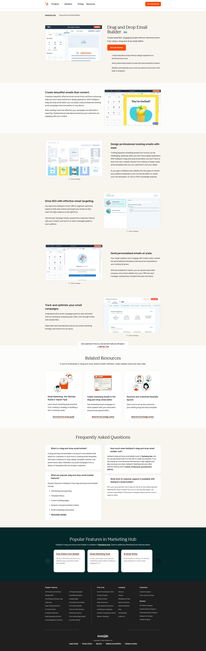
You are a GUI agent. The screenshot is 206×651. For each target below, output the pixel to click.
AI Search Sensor (102, 599)
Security (99, 644)
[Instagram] (90, 630)
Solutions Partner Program (148, 609)
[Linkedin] (109, 630)
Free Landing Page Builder (77, 616)
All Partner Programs (146, 605)
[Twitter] (103, 630)
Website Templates (103, 616)
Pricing (80, 4)
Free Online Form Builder (67, 554)
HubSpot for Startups (146, 616)
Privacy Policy (87, 644)
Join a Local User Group (147, 595)
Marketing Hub (50, 15)
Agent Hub (48, 602)
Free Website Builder (75, 595)
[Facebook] (84, 630)
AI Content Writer (50, 609)
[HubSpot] (46, 4)
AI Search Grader (102, 595)
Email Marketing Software (53, 616)
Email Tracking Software (52, 606)
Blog (119, 609)
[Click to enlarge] (133, 108)
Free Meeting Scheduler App (54, 599)
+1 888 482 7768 (103, 347)
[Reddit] (115, 630)
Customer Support (145, 592)
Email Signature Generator (105, 606)
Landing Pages (73, 599)
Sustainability (122, 613)
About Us (121, 592)
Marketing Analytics (75, 613)
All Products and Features (53, 592)
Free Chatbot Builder (75, 606)
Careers (120, 595)
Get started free (154, 4)
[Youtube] (96, 630)
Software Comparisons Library (106, 613)
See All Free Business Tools (105, 592)
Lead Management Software (54, 620)
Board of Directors (124, 602)
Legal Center (73, 644)
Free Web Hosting (74, 620)
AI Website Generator (51, 613)
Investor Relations (124, 606)
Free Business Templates (104, 609)
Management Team (124, 599)
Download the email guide (63, 417)
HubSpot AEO (49, 595)
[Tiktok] (121, 630)
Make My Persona (102, 602)
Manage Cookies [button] (131, 644)
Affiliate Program (145, 619)
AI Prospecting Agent (75, 592)
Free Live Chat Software (76, 609)
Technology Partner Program (148, 612)
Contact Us (121, 616)
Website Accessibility (113, 644)
